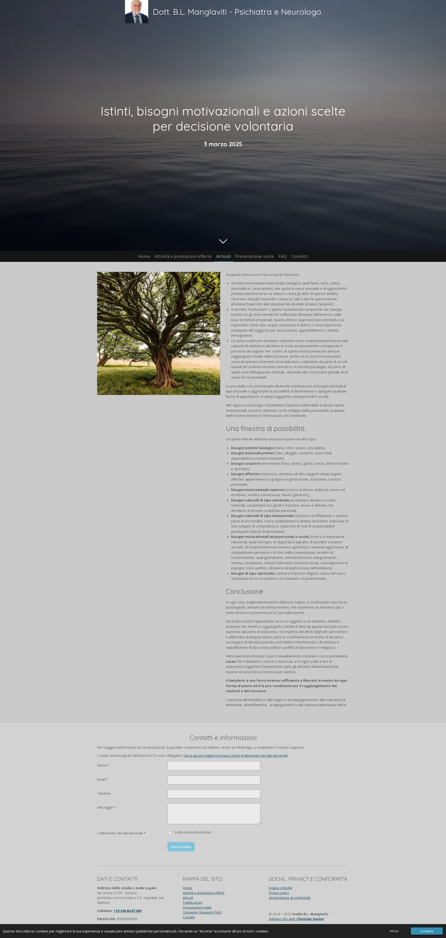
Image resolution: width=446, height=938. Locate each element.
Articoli (188, 897)
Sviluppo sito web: (296, 919)
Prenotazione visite (197, 907)
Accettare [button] (426, 931)
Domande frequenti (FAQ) (202, 912)
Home (187, 888)
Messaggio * (106, 807)
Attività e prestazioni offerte (204, 893)
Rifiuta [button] (394, 931)
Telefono (104, 793)
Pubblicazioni (192, 902)
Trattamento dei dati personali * (121, 833)
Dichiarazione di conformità (289, 897)
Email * (102, 779)
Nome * (103, 765)
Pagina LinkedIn (280, 888)
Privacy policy (279, 893)
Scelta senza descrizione (192, 832)
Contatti (189, 917)
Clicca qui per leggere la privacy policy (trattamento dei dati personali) (236, 755)
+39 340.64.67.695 (128, 910)
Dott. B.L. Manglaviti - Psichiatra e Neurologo (237, 12)
